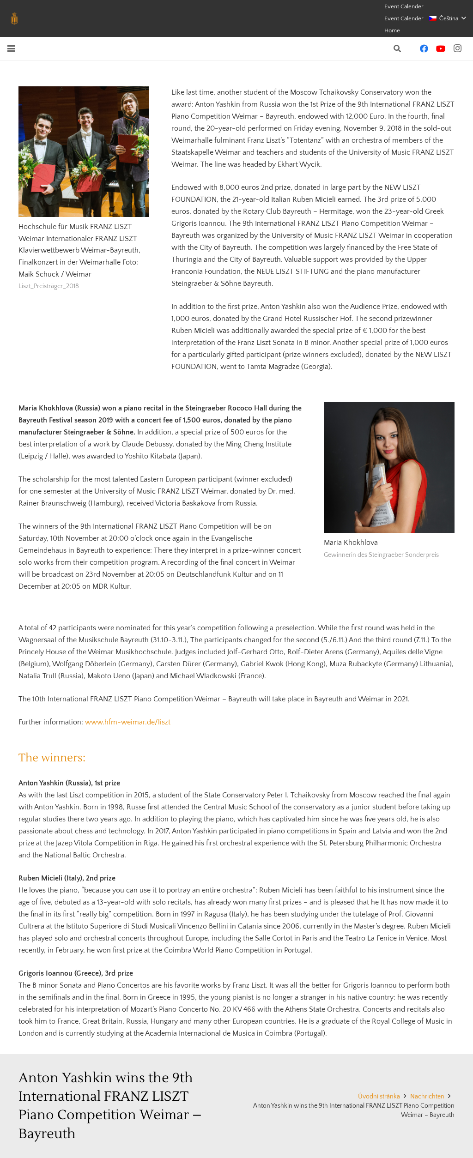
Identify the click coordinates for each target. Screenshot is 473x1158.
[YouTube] (440, 48)
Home (392, 30)
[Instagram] (457, 48)
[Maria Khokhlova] (389, 467)
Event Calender (404, 6)
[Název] (14, 18)
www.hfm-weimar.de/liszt (127, 722)
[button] (447, 18)
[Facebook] (424, 48)
